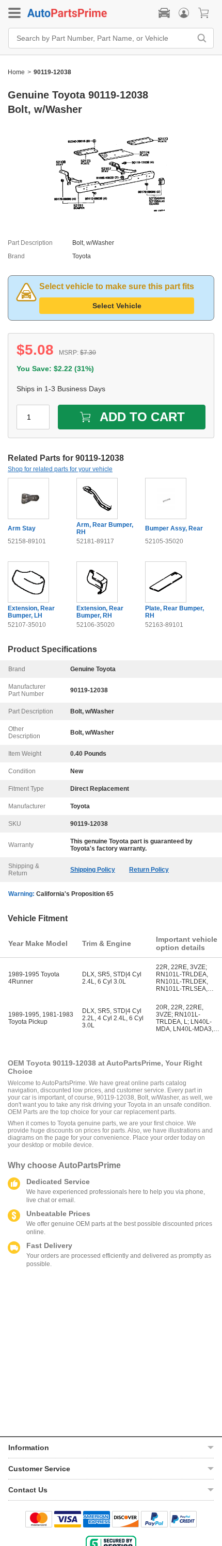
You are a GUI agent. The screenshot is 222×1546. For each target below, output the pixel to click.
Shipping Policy (92, 869)
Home (16, 72)
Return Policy (149, 869)
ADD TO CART (142, 417)
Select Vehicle (116, 306)
